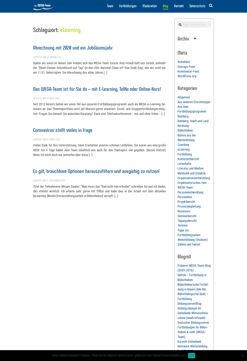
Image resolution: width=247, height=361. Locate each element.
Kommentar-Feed (188, 71)
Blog (165, 6)
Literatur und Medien (190, 168)
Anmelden (184, 62)
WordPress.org (187, 76)
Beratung (183, 126)
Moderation (149, 6)
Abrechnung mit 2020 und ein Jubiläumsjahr (73, 47)
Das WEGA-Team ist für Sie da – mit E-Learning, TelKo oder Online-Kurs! (97, 89)
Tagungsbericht (187, 221)
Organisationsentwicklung (194, 178)
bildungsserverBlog (189, 303)
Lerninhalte (184, 164)
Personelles (185, 197)
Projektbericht (186, 202)
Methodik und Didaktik (192, 173)
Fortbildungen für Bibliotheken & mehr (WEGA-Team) (193, 332)
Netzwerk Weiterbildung (192, 346)
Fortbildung (185, 154)
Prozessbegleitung (189, 206)
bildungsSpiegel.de (189, 308)
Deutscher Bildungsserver (193, 322)
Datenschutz (197, 6)
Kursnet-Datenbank (189, 341)
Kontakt (179, 6)
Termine (183, 225)
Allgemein (184, 97)
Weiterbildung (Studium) (193, 240)
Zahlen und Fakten (189, 244)
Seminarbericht (187, 216)
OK (191, 355)
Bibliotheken (185, 130)
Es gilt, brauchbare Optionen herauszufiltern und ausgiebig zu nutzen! (96, 171)
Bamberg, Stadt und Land (193, 121)
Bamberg (183, 116)
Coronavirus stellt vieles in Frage (62, 130)
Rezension (184, 211)
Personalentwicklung (190, 192)
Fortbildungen (128, 6)
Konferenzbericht (188, 159)
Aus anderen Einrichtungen (194, 102)
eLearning (184, 149)
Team (110, 6)
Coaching (183, 145)
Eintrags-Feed (186, 67)
